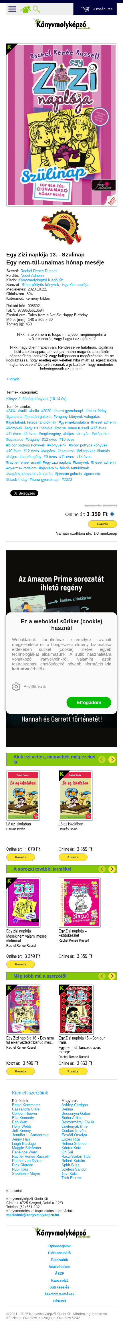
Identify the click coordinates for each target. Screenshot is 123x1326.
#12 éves (49, 439)
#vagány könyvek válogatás (77, 416)
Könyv (11, 399)
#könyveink (56, 445)
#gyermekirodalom (74, 422)
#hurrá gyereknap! (68, 411)
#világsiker (101, 434)
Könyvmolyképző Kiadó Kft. (41, 280)
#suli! (22, 411)
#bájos (68, 434)
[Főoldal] (25, 9)
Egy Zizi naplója (75, 284)
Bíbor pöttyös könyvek (40, 284)
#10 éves (67, 439)
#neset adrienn (103, 422)
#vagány (33, 439)
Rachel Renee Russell (39, 271)
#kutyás (83, 434)
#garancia (14, 416)
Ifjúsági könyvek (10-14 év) (43, 399)
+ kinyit (12, 379)
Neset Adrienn (32, 275)
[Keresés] (37, 9)
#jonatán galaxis (38, 416)
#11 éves (13, 434)
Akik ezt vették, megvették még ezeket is (54, 759)
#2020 (46, 411)
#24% (11, 411)
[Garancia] (61, 227)
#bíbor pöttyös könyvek (25, 445)
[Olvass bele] (107, 196)
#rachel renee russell (72, 428)
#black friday (96, 411)
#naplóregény (50, 434)
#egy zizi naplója (38, 428)
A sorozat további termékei (42, 869)
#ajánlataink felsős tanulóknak (31, 422)
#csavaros (14, 439)
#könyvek (14, 428)
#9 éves (30, 434)
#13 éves (98, 428)
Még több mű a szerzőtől (39, 976)
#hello (34, 411)
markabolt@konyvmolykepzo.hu (32, 1215)
